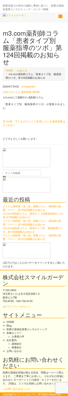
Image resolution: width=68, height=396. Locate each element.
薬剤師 (36, 92)
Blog (9, 325)
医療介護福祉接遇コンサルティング (27, 329)
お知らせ (22, 70)
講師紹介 (17, 343)
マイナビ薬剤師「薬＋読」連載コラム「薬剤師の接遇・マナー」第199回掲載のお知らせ (32, 208)
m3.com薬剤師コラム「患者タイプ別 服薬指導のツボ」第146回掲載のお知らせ (33, 229)
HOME (9, 70)
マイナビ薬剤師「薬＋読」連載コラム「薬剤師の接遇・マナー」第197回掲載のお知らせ (32, 237)
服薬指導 (26, 92)
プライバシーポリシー (18, 306)
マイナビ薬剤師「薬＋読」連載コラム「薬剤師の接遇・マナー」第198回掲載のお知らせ (32, 222)
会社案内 (12, 340)
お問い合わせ (14, 351)
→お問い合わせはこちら (17, 389)
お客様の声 (18, 336)
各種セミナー (14, 333)
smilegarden (29, 86)
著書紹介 (17, 347)
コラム (16, 92)
